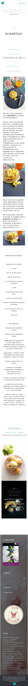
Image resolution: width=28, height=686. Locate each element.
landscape (19, 656)
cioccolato (6, 646)
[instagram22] (20, 3)
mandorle (11, 658)
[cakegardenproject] (14, 12)
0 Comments (18, 467)
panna (16, 662)
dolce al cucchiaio (8, 648)
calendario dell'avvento (10, 642)
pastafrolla (18, 663)
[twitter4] (24, 3)
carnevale (6, 644)
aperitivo (5, 637)
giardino (10, 655)
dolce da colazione (9, 651)
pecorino (5, 665)
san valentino (13, 665)
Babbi (17, 637)
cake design (13, 639)
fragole (5, 653)
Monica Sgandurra (13, 66)
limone (5, 658)
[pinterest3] (26, 3)
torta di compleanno (9, 667)
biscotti (5, 639)
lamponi (12, 656)
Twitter (14, 432)
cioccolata (13, 644)
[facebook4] (22, 3)
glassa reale (18, 655)
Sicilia (21, 665)
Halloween (6, 656)
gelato (5, 655)
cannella (21, 642)
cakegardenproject (8, 641)
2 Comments (19, 506)
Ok (14, 683)
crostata (20, 646)
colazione (14, 646)
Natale (15, 660)
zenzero (5, 669)
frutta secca (12, 653)
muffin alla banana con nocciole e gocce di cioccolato (14, 501)
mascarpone (19, 658)
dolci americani (13, 49)
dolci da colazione (14, 54)
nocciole (21, 660)
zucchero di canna (15, 669)
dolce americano (8, 649)
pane (11, 662)
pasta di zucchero (8, 663)
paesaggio (6, 662)
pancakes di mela (14, 58)
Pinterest (21, 432)
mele (4, 660)
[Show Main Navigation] (2, 3)
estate (18, 651)
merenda (9, 660)
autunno (12, 637)
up (17, 667)
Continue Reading (14, 428)
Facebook (7, 432)
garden (20, 653)
